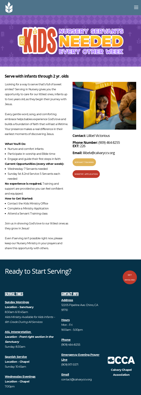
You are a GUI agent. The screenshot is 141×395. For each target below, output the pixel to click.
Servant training (84, 162)
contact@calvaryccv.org (76, 379)
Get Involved (130, 277)
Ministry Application (86, 174)
